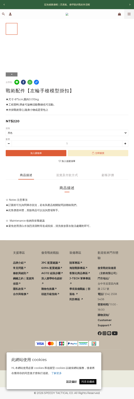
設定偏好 (71, 381)
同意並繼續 (87, 381)
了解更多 (56, 373)
